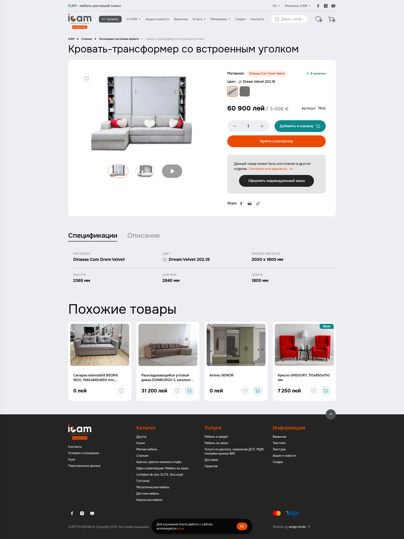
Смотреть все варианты (268, 169)
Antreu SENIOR (222, 375)
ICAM (71, 39)
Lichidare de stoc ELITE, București (159, 474)
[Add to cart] (189, 391)
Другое (141, 437)
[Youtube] (333, 5)
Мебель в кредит (216, 437)
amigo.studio (297, 527)
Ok (242, 526)
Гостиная (142, 481)
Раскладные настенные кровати (119, 39)
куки (180, 528)
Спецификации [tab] (92, 235)
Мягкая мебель (146, 449)
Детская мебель (147, 493)
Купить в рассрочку (276, 141)
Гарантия (211, 466)
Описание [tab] (143, 235)
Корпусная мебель (149, 500)
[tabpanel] (202, 267)
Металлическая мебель (152, 487)
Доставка (211, 460)
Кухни (140, 443)
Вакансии (180, 19)
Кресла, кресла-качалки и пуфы (159, 462)
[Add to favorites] (121, 391)
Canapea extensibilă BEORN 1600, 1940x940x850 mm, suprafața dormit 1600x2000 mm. (96, 382)
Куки (71, 459)
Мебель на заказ (216, 443)
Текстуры (279, 449)
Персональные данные (84, 466)
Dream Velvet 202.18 (259, 81)
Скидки (240, 19)
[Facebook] (318, 5)
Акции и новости (157, 19)
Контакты (257, 19)
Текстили (279, 443)
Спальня (86, 39)
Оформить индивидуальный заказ (276, 181)
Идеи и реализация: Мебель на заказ (162, 468)
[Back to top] (331, 414)
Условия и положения (83, 453)
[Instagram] (325, 5)
